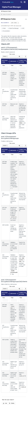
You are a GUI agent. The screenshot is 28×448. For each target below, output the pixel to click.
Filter (3, 65)
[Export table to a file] (25, 56)
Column (4, 56)
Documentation (6, 31)
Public (4, 28)
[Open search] (21, 2)
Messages (13, 61)
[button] (14, 14)
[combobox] (14, 23)
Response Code (5, 61)
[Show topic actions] (26, 19)
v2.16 (23, 28)
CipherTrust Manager (14, 28)
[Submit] (19, 56)
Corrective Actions (22, 61)
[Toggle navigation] (24, 2)
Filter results (12, 54)
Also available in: (5, 22)
